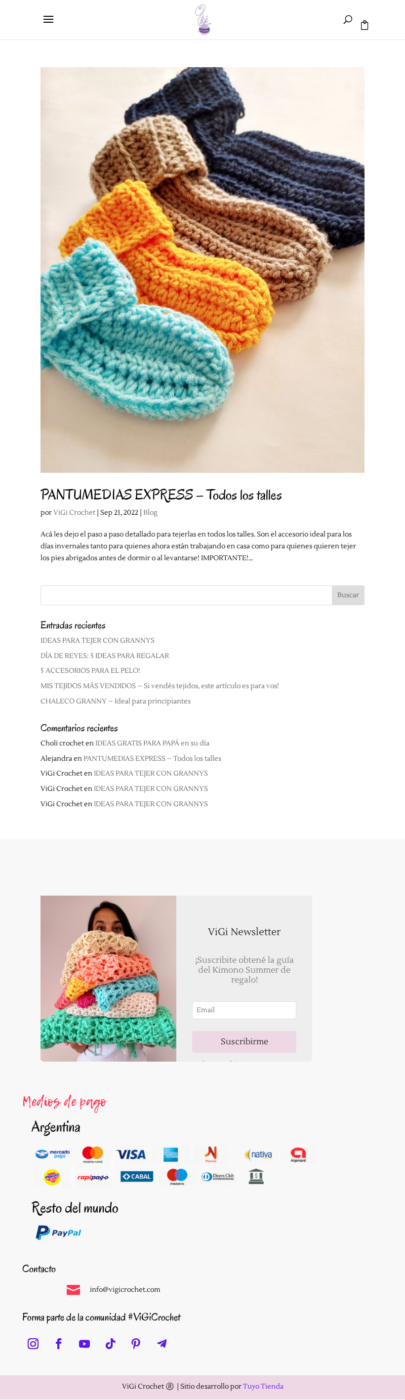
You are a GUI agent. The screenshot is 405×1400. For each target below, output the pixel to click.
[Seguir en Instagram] (33, 1344)
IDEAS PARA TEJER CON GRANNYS (97, 640)
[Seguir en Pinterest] (136, 1344)
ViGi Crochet (74, 512)
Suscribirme (244, 1041)
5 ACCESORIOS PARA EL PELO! (90, 670)
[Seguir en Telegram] (161, 1344)
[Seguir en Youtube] (84, 1344)
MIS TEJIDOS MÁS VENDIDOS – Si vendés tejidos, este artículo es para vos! (159, 686)
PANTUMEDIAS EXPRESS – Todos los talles (161, 494)
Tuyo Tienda (263, 1386)
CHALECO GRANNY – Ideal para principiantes (115, 701)
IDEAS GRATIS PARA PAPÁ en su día (152, 743)
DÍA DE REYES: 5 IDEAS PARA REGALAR (104, 656)
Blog (150, 512)
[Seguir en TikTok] (110, 1344)
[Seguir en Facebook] (59, 1344)
